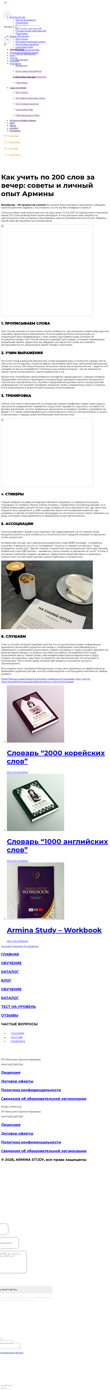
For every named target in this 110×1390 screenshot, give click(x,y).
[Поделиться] (8, 1385)
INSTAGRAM (14, 142)
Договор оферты (17, 1081)
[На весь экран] (5, 1385)
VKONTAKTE (14, 155)
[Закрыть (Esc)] (11, 1385)
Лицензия (10, 1072)
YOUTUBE (13, 149)
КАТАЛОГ (10, 972)
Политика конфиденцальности (31, 1090)
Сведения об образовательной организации (44, 1099)
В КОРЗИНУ (21, 772)
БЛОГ (6, 980)
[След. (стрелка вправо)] (5, 1388)
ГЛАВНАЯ (10, 954)
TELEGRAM (14, 136)
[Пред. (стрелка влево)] (2, 1388)
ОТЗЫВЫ (9, 1015)
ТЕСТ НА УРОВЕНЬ (18, 1007)
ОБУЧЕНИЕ (11, 963)
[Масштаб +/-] (2, 1385)
